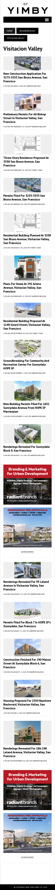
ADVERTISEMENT (27, 552)
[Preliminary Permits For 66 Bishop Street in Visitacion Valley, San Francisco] (27, 108)
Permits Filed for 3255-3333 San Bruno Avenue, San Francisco (24, 197)
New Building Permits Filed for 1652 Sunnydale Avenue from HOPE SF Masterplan (26, 407)
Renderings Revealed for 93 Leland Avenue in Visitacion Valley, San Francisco (26, 585)
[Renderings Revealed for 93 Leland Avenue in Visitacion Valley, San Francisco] (27, 576)
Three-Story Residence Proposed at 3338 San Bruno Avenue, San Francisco (26, 161)
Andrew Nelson (33, 86)
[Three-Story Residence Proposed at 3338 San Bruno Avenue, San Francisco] (27, 152)
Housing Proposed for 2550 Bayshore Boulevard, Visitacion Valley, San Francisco (27, 704)
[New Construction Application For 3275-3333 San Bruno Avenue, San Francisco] (27, 68)
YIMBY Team (37, 170)
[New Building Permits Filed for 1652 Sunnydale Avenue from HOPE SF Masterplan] (27, 398)
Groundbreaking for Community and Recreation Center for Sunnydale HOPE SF (26, 364)
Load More (27, 871)
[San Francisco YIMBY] (27, 8)
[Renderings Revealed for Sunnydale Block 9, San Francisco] (27, 441)
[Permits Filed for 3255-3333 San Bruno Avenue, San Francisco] (27, 190)
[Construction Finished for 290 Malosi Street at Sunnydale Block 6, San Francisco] (27, 654)
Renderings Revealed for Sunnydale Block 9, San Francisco (26, 448)
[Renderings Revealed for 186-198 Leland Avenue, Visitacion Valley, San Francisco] (27, 743)
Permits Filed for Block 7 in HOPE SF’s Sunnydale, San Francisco (27, 624)
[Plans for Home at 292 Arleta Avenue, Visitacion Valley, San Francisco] (27, 278)
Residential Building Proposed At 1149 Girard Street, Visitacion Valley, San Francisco (26, 324)
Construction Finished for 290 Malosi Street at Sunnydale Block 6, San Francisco (27, 663)
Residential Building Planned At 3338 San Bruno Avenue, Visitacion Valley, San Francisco (27, 239)
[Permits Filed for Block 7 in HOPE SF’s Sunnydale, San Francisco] (27, 616)
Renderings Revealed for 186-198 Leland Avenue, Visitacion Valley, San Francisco (27, 752)
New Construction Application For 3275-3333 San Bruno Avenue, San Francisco (25, 77)
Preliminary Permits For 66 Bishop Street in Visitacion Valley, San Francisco (24, 118)
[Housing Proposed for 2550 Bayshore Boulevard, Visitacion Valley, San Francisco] (27, 695)
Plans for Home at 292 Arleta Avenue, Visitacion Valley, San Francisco (22, 287)
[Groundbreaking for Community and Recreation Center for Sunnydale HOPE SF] (27, 355)
